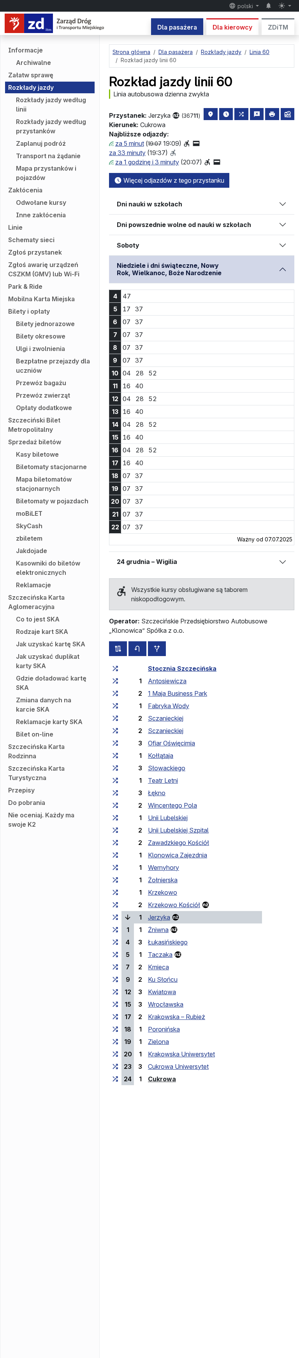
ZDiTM (278, 27)
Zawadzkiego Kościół (178, 843)
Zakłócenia (25, 190)
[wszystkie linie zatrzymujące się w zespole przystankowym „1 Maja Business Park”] (115, 693)
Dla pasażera (177, 27)
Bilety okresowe (40, 336)
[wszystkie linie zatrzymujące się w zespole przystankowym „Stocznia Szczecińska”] (115, 668)
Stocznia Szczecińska (182, 668)
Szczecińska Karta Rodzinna (36, 751)
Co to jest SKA (38, 619)
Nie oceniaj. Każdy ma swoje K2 (41, 819)
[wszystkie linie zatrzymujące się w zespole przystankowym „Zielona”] (115, 1042)
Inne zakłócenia (41, 215)
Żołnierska (163, 880)
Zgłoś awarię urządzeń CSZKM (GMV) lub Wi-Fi (43, 269)
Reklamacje (33, 585)
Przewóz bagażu (41, 383)
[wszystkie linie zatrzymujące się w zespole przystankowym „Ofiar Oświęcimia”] (115, 743)
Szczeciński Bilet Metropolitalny (34, 424)
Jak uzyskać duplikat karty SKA (47, 661)
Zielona (158, 1042)
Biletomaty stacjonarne (51, 467)
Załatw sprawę (30, 75)
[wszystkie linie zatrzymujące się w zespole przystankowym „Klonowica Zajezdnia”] (115, 855)
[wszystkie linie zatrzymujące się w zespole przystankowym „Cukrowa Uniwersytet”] (115, 1066)
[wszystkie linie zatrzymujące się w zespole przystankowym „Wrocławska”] (115, 1004)
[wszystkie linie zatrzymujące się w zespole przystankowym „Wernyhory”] (115, 867)
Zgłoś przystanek (35, 252)
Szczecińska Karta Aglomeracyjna (36, 602)
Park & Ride (25, 286)
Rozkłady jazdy (31, 87)
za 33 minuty (127, 153)
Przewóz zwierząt (43, 395)
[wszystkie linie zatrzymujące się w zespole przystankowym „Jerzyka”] (115, 917)
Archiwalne (33, 62)
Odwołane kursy (41, 202)
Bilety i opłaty (29, 311)
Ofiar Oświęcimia (171, 743)
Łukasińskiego (168, 942)
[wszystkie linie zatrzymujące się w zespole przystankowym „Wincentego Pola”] (115, 805)
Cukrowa (162, 1079)
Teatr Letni (163, 780)
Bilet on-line (34, 734)
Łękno (156, 793)
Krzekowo (162, 892)
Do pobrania (26, 802)
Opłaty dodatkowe (44, 408)
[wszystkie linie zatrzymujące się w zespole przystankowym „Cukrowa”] (115, 1079)
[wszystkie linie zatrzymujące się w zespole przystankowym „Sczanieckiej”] (115, 718)
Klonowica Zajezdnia (177, 855)
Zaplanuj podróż (41, 143)
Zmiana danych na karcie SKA (43, 704)
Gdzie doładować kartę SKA (51, 682)
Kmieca (158, 967)
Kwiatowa (162, 992)
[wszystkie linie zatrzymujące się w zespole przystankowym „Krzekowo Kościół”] (115, 905)
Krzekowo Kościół (174, 905)
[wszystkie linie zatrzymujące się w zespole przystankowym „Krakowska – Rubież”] (115, 1017)
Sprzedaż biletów (34, 442)
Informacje (25, 50)
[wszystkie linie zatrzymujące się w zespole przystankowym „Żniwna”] (115, 930)
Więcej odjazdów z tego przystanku (173, 180)
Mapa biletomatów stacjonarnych (44, 483)
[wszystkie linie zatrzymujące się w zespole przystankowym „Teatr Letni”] (115, 780)
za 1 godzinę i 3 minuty (147, 162)
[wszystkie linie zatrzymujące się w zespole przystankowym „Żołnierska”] (115, 880)
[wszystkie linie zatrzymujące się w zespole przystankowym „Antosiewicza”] (115, 681)
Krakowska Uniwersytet (181, 1054)
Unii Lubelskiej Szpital (178, 830)
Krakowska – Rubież (176, 1017)
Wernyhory (163, 867)
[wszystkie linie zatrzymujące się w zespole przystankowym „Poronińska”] (115, 1029)
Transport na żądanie (48, 156)
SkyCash (29, 526)
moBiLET (29, 513)
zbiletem (29, 538)
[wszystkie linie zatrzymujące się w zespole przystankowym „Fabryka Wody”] (115, 706)
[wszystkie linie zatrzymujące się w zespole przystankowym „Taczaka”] (115, 954)
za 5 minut (129, 143)
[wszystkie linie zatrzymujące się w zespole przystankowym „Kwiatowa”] (115, 992)
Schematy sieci (31, 240)
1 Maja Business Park (177, 693)
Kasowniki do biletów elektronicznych (48, 567)
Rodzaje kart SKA (42, 631)
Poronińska (164, 1029)
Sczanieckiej (165, 718)
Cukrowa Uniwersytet (178, 1066)
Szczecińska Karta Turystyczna (36, 773)
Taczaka (160, 954)
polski (245, 6)
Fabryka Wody (168, 706)
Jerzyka (159, 917)
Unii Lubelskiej (168, 818)
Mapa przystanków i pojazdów (46, 173)
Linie (15, 227)
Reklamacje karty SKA (49, 722)
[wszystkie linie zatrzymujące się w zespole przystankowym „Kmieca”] (115, 967)
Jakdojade (31, 551)
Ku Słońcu (163, 979)
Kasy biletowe (37, 454)
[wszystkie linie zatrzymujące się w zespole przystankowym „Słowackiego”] (115, 768)
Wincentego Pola (172, 805)
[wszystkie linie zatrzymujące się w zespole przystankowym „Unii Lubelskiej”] (115, 818)
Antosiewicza (167, 681)
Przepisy (21, 790)
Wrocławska (165, 1004)
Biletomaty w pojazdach (52, 501)
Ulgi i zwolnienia (40, 349)
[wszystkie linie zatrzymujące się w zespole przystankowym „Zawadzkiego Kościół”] (115, 843)
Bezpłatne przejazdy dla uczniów (53, 365)
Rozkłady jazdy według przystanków (51, 126)
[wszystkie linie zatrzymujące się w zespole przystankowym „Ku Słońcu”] (115, 979)
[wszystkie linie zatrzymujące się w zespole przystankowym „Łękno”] (115, 793)
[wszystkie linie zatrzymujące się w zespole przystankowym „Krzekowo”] (115, 892)
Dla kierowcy (232, 27)
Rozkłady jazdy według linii (51, 104)
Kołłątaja (160, 755)
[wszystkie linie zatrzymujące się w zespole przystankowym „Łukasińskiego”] (115, 942)
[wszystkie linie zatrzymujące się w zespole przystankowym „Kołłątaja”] (115, 755)
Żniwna (158, 930)
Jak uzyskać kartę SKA (50, 644)
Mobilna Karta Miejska (41, 299)
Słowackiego (166, 768)
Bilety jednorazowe (45, 324)
